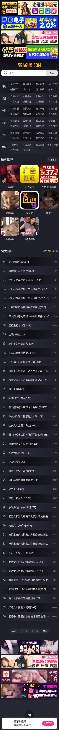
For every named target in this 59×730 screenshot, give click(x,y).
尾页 (45, 631)
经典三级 (27, 113)
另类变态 (52, 113)
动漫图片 (52, 120)
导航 (4, 147)
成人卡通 (40, 108)
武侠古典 (52, 132)
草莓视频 (40, 144)
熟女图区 (40, 125)
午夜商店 (27, 144)
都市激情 (14, 132)
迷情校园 (14, 137)
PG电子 (14, 84)
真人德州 (27, 84)
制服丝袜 (14, 113)
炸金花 (27, 89)
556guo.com (29, 65)
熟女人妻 (14, 101)
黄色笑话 (40, 137)
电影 (4, 110)
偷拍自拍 (27, 108)
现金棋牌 (40, 89)
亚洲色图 (27, 120)
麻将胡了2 (15, 89)
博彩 (4, 86)
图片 (4, 122)
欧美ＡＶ (40, 96)
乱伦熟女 (40, 113)
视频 (4, 98)
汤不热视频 (52, 144)
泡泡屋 (27, 150)
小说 (4, 135)
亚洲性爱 (14, 108)
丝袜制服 (27, 101)
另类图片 (52, 125)
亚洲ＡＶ (14, 96)
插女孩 (14, 144)
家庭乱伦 (27, 132)
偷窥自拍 (14, 120)
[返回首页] (55, 724)
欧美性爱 (52, 108)
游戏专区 (52, 84)
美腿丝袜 (14, 125)
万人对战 (40, 84)
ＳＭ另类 (52, 101)
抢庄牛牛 (52, 89)
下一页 (35, 631)
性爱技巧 (52, 137)
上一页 (24, 631)
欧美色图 (40, 120)
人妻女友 (40, 132)
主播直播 (40, 101)
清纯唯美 (27, 125)
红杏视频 (14, 150)
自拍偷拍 (27, 96)
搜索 (52, 73)
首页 (14, 631)
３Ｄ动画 (52, 96)
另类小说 (27, 137)
